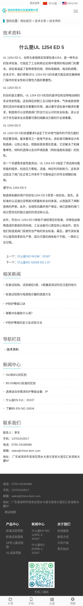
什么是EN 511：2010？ (21, 400)
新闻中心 (38, 524)
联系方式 (63, 536)
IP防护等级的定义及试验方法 (24, 322)
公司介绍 (63, 542)
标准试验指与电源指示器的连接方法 (28, 294)
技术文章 (41, 20)
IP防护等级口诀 (15, 303)
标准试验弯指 (14, 530)
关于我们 (63, 524)
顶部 (73, 603)
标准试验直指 (14, 536)
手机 (31, 603)
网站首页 (26, 20)
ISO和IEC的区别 (16, 374)
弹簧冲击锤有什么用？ (20, 313)
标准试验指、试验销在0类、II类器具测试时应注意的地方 (41, 284)
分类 (52, 603)
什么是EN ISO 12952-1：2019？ (41, 534)
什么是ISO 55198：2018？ (34, 256)
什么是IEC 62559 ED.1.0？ (34, 262)
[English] (70, 3)
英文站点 (63, 548)
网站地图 (10, 512)
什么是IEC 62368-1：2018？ (38, 548)
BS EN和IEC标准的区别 (21, 383)
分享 (10, 603)
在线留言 (63, 530)
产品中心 (12, 524)
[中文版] (50, 3)
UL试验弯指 (13, 552)
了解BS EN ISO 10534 (20, 408)
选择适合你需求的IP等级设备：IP (27, 391)
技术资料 (55, 20)
